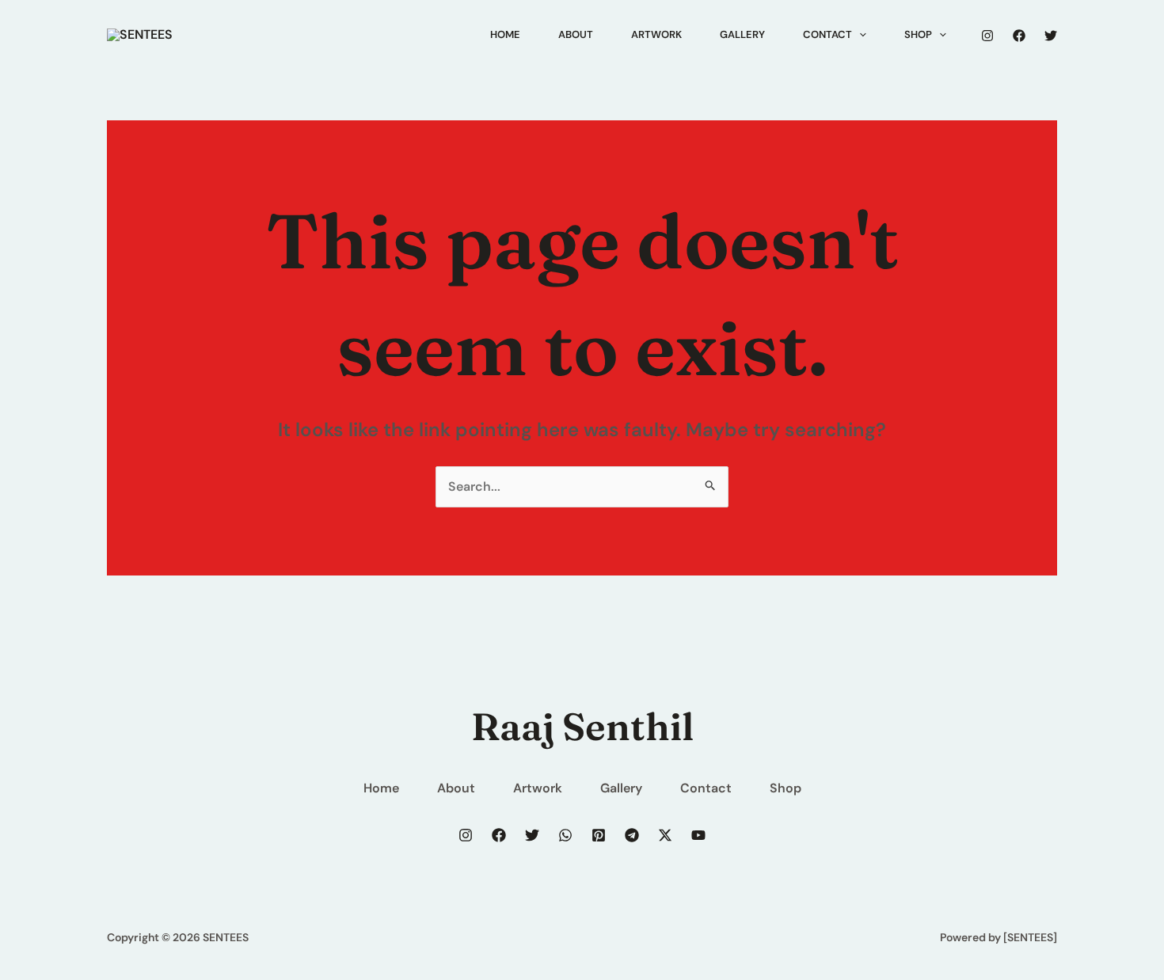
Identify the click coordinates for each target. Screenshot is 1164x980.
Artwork (537, 788)
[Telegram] (632, 835)
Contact (706, 788)
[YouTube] (698, 835)
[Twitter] (1050, 35)
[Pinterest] (599, 835)
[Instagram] (987, 35)
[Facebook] (1019, 35)
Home (381, 788)
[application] (859, 35)
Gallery (621, 788)
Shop (785, 788)
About (456, 788)
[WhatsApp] (565, 835)
